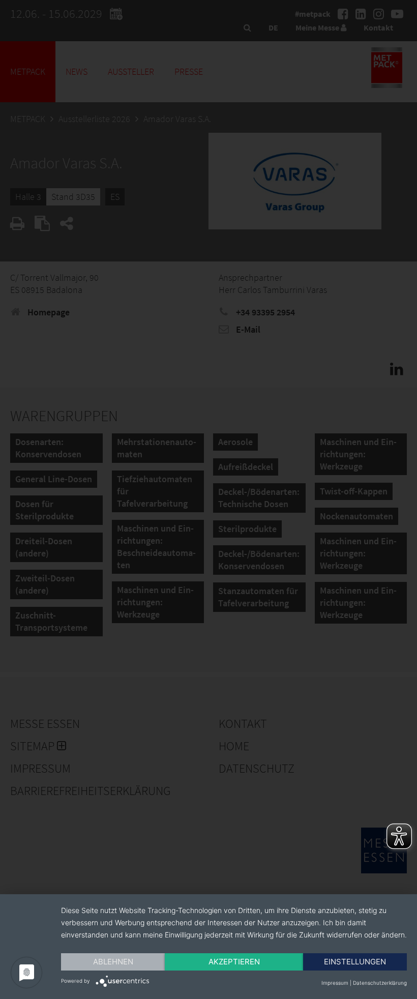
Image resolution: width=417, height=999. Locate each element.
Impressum (334, 983)
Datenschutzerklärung (380, 983)
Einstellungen (355, 961)
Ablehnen (113, 961)
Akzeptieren (234, 961)
